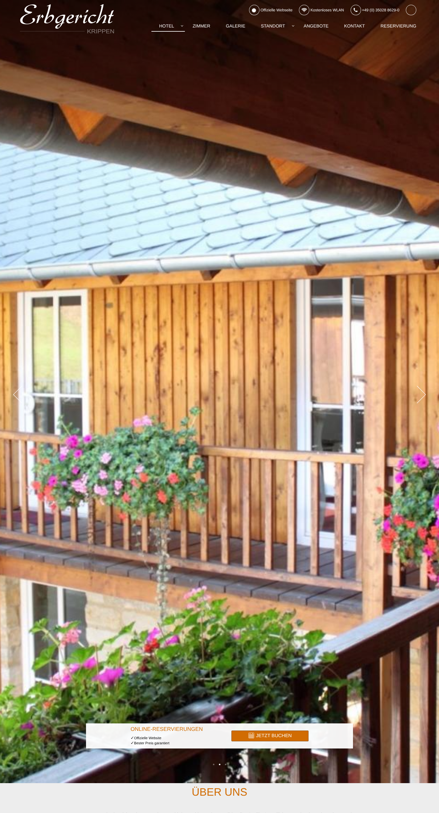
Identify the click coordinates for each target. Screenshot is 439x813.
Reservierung (398, 26)
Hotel (166, 26)
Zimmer (201, 26)
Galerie (235, 26)
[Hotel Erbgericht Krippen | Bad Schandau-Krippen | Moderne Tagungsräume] (225, 764)
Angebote (316, 26)
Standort (273, 26)
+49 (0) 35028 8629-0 (380, 10)
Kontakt (354, 26)
